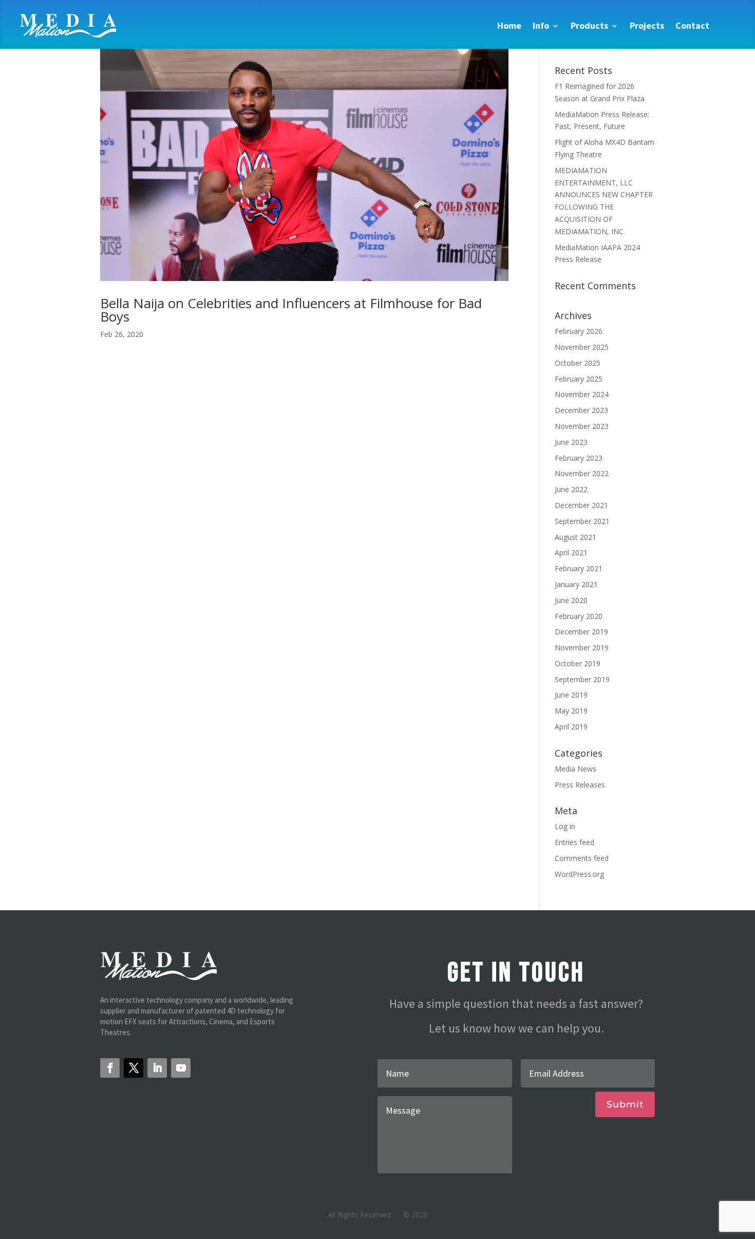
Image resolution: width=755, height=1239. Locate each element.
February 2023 (578, 458)
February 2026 (578, 331)
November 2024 (582, 394)
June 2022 (571, 489)
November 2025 (582, 347)
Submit (625, 1104)
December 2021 (581, 505)
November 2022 (582, 473)
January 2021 (576, 584)
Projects (647, 25)
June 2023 (571, 442)
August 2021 (575, 537)
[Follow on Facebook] (110, 1068)
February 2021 (578, 568)
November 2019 (582, 647)
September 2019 (582, 679)
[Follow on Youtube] (181, 1068)
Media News (575, 769)
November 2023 (582, 426)
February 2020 (578, 616)
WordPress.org (579, 874)
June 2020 (571, 600)
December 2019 (581, 631)
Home (509, 25)
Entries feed (574, 842)
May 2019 (571, 711)
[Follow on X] (133, 1068)
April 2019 (571, 726)
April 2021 (571, 552)
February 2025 (578, 379)
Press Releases (580, 785)
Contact (692, 25)
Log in (565, 826)
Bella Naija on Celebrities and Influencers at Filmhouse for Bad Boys (291, 310)
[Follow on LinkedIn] (157, 1068)
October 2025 (577, 363)
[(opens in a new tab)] (304, 155)
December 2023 (581, 410)
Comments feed (582, 858)
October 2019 (577, 663)
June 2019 (571, 695)
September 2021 (582, 521)
